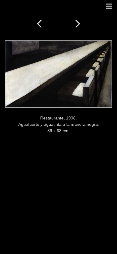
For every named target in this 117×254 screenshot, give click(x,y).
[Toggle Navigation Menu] (109, 6)
